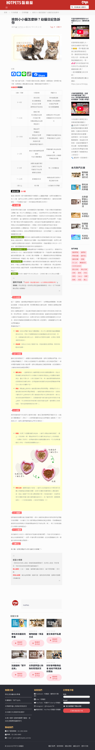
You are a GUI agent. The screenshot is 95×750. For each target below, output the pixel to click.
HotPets (20, 27)
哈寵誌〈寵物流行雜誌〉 (46, 695)
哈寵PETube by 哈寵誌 (52, 702)
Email (65, 700)
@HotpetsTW (49, 706)
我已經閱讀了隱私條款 (73, 706)
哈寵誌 (43, 699)
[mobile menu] (6, 7)
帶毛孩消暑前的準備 (12, 694)
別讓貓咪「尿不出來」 (13, 700)
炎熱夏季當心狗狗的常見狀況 (36, 667)
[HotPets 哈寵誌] (20, 2)
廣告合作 (76, 746)
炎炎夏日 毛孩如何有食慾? (14, 712)
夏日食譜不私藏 (53, 633)
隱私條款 (68, 746)
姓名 (64, 694)
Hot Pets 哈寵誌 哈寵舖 (52, 709)
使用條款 (60, 746)
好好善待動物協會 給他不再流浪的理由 (53, 668)
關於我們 (51, 746)
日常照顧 (25, 12)
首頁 (5, 12)
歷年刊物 (84, 746)
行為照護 (14, 12)
